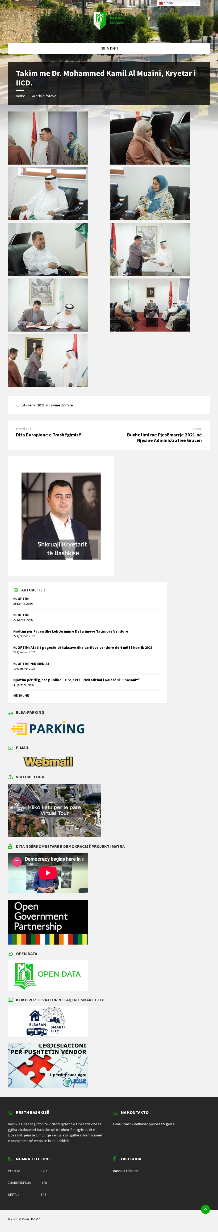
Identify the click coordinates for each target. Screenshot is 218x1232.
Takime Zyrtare (61, 405)
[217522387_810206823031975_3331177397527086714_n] (48, 218)
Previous (24, 429)
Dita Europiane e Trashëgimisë (48, 435)
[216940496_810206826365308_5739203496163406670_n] (150, 274)
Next (197, 429)
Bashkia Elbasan (125, 1170)
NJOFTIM (21, 598)
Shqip (168, 3)
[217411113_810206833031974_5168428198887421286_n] (150, 163)
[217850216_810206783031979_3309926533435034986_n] (48, 330)
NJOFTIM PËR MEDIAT (31, 663)
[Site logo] (109, 33)
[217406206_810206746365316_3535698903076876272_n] (48, 385)
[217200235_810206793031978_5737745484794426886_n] (48, 274)
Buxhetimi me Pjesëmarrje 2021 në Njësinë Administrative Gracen (164, 437)
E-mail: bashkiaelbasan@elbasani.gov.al (144, 1124)
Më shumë (21, 695)
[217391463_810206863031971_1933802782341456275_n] (150, 330)
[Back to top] (205, 1209)
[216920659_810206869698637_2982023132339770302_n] (150, 218)
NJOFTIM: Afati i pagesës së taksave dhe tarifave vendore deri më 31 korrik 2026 (82, 647)
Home (20, 95)
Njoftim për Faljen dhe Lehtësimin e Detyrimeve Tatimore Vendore (70, 631)
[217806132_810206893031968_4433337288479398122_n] (48, 163)
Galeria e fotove (43, 95)
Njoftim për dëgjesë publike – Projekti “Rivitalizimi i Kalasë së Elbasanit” (76, 679)
